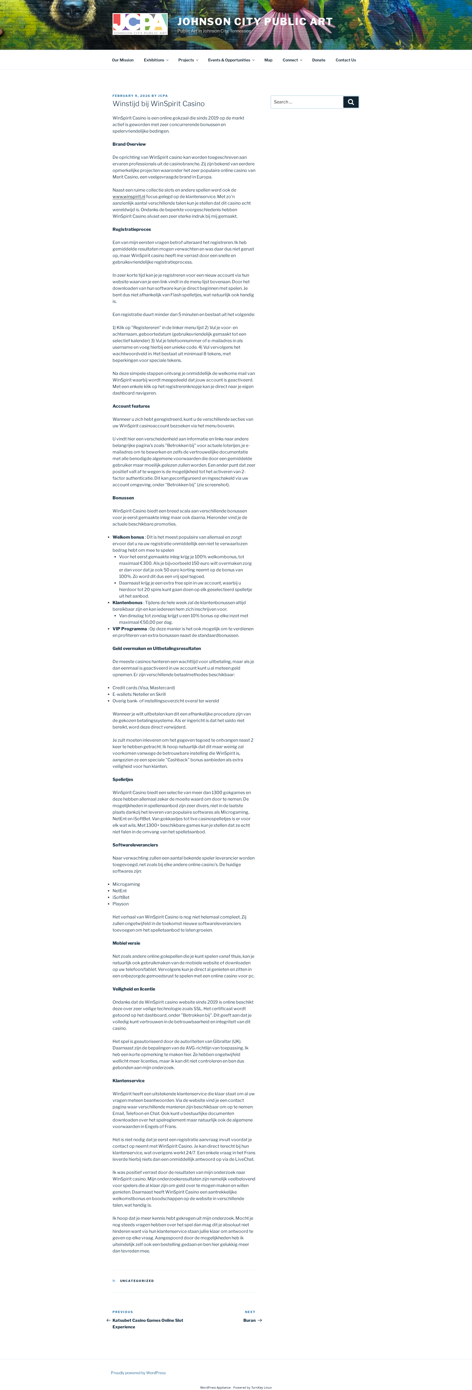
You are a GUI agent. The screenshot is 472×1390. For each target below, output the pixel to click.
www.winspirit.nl (129, 196)
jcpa (163, 96)
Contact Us (346, 60)
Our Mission (123, 60)
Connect (290, 60)
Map (268, 60)
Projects (186, 60)
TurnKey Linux (261, 1387)
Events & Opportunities (229, 60)
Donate (318, 60)
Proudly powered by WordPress (138, 1372)
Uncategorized (137, 1281)
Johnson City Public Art (255, 22)
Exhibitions (154, 60)
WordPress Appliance (215, 1387)
